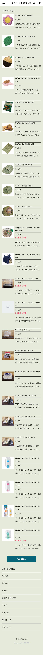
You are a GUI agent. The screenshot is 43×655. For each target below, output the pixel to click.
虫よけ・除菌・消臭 (9, 598)
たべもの (5, 576)
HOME (5, 11)
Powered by (19, 643)
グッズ (4, 605)
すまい (4, 591)
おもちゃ (5, 583)
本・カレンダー (7, 620)
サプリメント (6, 627)
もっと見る (21, 559)
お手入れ (5, 613)
